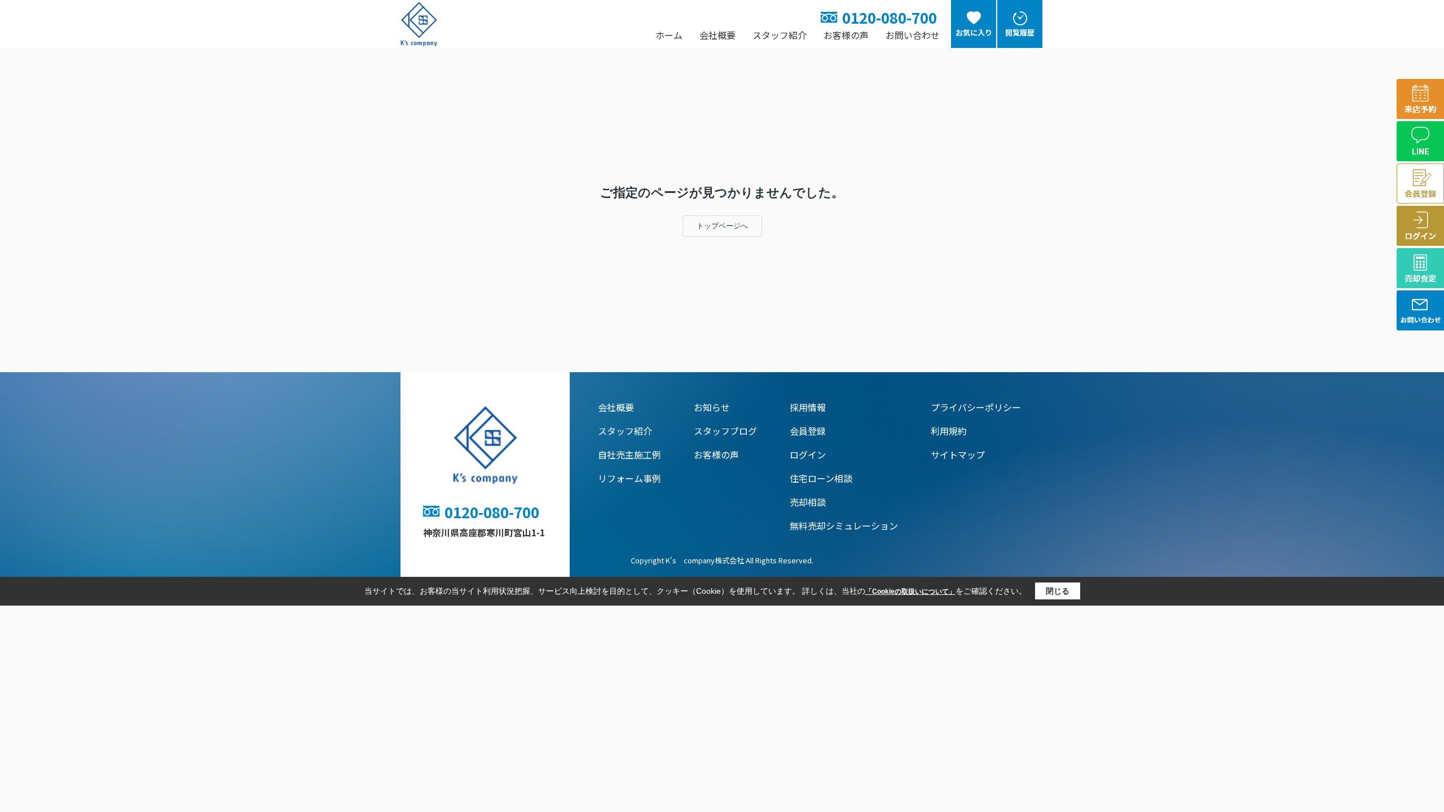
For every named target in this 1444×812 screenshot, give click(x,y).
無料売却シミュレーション (844, 525)
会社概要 (717, 35)
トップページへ (722, 226)
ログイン (808, 454)
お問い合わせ (913, 35)
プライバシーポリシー (976, 407)
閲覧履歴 (1019, 32)
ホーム (669, 35)
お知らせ (712, 407)
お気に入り (974, 32)
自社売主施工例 (629, 454)
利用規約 (949, 431)
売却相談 (808, 502)
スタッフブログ (725, 431)
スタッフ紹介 (779, 35)
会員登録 (808, 431)
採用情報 (808, 407)
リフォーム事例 (629, 478)
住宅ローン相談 (821, 478)
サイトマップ (958, 454)
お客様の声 (846, 35)
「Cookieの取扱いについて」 (910, 591)
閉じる (1057, 590)
